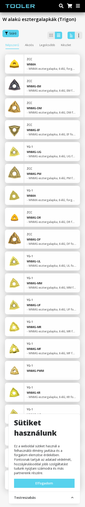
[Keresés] (61, 6)
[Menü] (78, 6)
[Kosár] (69, 6)
